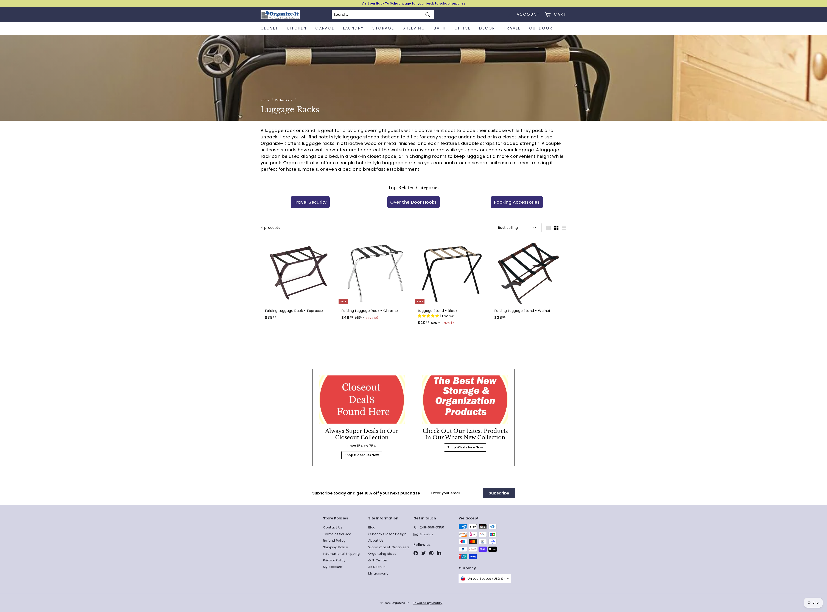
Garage (324, 28)
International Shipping (341, 553)
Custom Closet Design (387, 534)
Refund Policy (334, 540)
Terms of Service (337, 534)
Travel (512, 28)
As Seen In (377, 566)
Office (462, 28)
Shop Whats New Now (465, 447)
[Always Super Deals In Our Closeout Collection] (362, 399)
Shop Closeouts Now (362, 455)
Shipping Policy (335, 547)
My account (333, 566)
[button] (429, 315)
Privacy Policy (334, 560)
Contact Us (332, 527)
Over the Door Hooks (413, 202)
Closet (269, 28)
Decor (487, 28)
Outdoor (541, 28)
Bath (440, 28)
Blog (372, 527)
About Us (376, 540)
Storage (383, 28)
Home (265, 100)
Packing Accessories (517, 202)
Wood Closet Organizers (389, 547)
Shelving (414, 28)
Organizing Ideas (382, 553)
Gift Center (377, 560)
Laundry (353, 28)
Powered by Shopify (427, 603)
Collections (283, 100)
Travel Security (310, 202)
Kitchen (297, 28)
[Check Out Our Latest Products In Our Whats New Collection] (465, 399)
